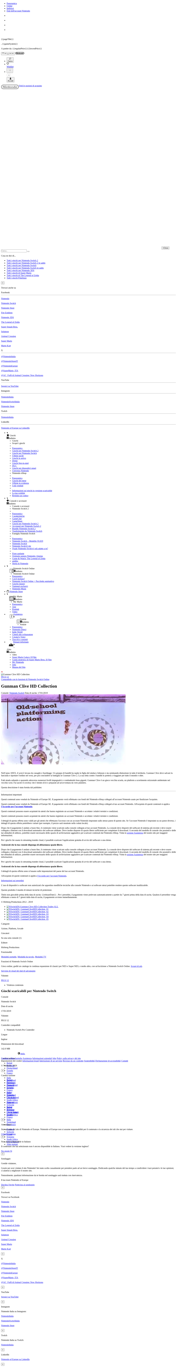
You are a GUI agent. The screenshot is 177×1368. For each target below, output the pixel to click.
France (10, 1073)
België (9, 1063)
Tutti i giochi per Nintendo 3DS (20, 270)
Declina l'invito (7, 1185)
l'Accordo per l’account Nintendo (16, 806)
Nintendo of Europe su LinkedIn (15, 428)
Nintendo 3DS (7, 317)
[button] (91, 435)
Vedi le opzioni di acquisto (30, 86)
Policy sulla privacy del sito (69, 1058)
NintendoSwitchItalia (10, 401)
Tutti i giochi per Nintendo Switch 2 (22, 260)
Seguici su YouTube (10, 386)
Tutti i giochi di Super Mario (19, 273)
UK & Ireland (13, 1112)
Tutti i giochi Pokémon (17, 278)
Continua (12, 1134)
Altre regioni (12, 1144)
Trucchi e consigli (20, 639)
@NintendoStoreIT (9, 361)
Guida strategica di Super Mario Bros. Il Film (32, 660)
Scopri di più (136, 966)
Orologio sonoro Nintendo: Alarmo (27, 556)
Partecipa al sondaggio (25, 1185)
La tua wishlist (18, 493)
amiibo (15, 561)
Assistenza (27, 1058)
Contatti (124, 1061)
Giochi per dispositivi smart (24, 468)
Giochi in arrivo (19, 458)
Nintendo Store (7, 308)
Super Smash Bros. (9, 327)
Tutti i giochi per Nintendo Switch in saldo (25, 268)
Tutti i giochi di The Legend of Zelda (23, 275)
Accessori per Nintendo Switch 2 (26, 526)
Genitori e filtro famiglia (11, 1058)
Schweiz (10, 1132)
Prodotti (15, 609)
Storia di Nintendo (20, 563)
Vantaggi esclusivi (20, 586)
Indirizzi (10, 8)
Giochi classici (18, 584)
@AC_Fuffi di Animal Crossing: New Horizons (22, 375)
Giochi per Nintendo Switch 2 (25, 451)
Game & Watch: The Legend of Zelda (28, 558)
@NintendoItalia (8, 356)
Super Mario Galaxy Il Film (24, 657)
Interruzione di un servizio (50, 1061)
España (10, 1070)
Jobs (14, 664)
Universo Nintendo (20, 470)
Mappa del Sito (18, 667)
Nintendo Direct (19, 629)
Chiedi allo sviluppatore (22, 634)
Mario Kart (6, 345)
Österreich (11, 1097)
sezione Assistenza (135, 833)
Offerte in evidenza (20, 483)
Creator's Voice (18, 637)
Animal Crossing (8, 336)
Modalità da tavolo (26, 957)
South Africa (12, 1100)
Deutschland (12, 1068)
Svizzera (10, 1137)
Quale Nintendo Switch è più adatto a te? (30, 548)
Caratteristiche (18, 516)
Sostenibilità (89, 1061)
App (14, 607)
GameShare (17, 521)
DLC (14, 465)
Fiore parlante (18, 553)
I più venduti (17, 485)
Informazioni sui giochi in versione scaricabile (32, 490)
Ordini (9, 6)
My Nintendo (18, 662)
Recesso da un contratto (73, 1061)
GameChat (17, 518)
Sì (11, 1151)
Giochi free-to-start (20, 463)
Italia (9, 1078)
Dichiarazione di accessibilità (108, 1061)
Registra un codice (20, 495)
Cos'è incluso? (18, 579)
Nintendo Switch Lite (21, 546)
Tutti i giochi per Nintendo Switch (21, 265)
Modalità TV (40, 957)
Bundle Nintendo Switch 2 (24, 528)
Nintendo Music (19, 589)
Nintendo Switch (8, 303)
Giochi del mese (19, 480)
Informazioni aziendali (42, 1058)
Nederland (11, 1122)
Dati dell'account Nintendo (18, 11)
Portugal (10, 1102)
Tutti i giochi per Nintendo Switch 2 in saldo (26, 263)
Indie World (17, 632)
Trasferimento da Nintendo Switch (27, 531)
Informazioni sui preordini (12, 880)
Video (14, 612)
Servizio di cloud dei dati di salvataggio (18, 971)
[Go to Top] (88, 672)
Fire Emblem (6, 313)
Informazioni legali (30, 1061)
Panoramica (12, 3)
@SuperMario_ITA (9, 370)
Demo (15, 461)
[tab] (88, 1053)
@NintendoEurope (9, 366)
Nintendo (5, 298)
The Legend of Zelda (10, 322)
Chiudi (4, 1134)
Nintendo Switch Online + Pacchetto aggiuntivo (33, 581)
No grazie (5, 1151)
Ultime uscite (18, 456)
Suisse (9, 1107)
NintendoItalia (7, 397)
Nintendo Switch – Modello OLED (27, 541)
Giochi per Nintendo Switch (24, 453)
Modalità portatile (8, 957)
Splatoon (5, 331)
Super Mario (6, 341)
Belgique (11, 1082)
